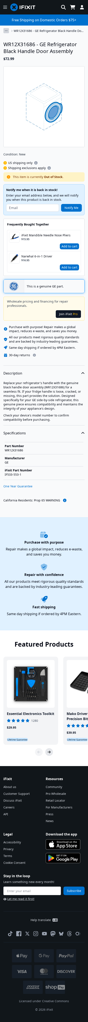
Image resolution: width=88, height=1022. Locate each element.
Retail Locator (55, 800)
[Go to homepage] (24, 7)
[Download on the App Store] (63, 844)
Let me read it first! (20, 899)
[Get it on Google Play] (63, 858)
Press (49, 814)
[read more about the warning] (65, 500)
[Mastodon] (53, 933)
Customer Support (16, 794)
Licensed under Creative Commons (44, 1001)
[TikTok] (10, 933)
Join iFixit (68, 314)
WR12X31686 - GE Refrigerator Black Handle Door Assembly (49, 31)
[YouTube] (44, 933)
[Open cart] (72, 7)
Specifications (14, 433)
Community (54, 787)
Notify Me (71, 208)
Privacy (8, 849)
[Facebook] (18, 933)
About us (9, 787)
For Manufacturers (59, 807)
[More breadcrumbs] (6, 30)
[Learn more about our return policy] (34, 355)
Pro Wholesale (56, 794)
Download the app (61, 834)
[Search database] (63, 7)
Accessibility (12, 842)
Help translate (41, 920)
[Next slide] (49, 752)
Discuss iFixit (12, 800)
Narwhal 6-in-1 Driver (36, 256)
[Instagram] (35, 933)
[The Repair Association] (78, 933)
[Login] (82, 7)
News (50, 821)
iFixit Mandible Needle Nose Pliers (45, 235)
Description (12, 373)
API (5, 814)
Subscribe (74, 891)
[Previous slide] (39, 752)
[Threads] (69, 933)
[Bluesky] (61, 934)
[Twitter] (27, 933)
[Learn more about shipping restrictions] (36, 163)
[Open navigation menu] (5, 7)
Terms (7, 856)
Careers (9, 807)
